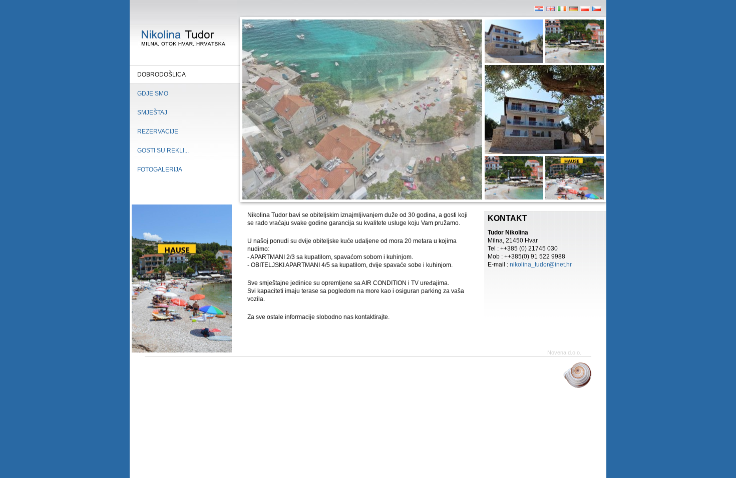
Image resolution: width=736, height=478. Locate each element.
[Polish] (585, 9)
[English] (550, 9)
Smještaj (152, 112)
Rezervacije (157, 131)
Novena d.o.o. (564, 353)
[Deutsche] (573, 9)
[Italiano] (562, 9)
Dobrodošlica (161, 74)
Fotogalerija (159, 169)
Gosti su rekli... (163, 150)
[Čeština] (596, 9)
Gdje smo (152, 93)
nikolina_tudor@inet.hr (541, 264)
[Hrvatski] (539, 9)
